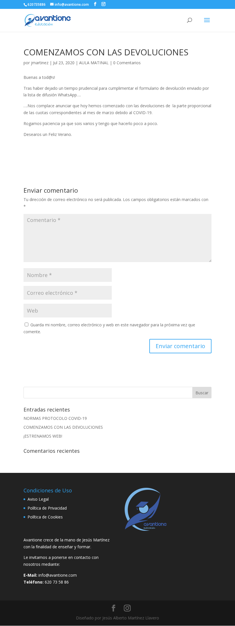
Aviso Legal (38, 499)
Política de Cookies (45, 517)
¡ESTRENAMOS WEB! (42, 436)
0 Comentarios (127, 62)
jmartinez (39, 62)
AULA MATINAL (94, 62)
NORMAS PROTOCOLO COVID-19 (55, 418)
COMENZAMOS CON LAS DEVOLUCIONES (63, 427)
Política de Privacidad (47, 508)
